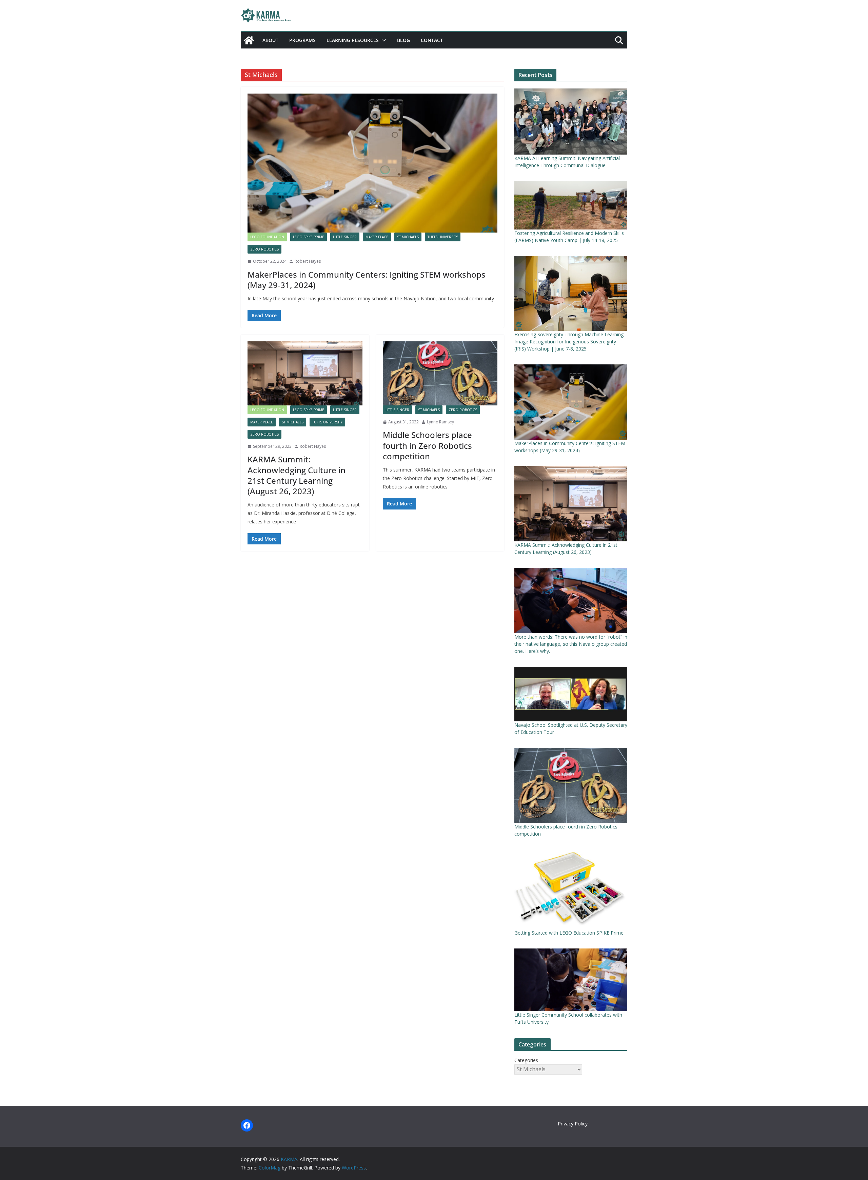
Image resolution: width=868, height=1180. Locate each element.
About (270, 40)
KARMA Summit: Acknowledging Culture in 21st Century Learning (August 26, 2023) (297, 475)
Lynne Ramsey (440, 422)
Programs (302, 40)
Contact (432, 40)
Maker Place (377, 237)
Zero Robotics (264, 249)
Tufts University (443, 237)
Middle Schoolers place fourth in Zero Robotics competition (427, 445)
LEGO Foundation (267, 237)
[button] (382, 40)
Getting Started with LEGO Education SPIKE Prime (569, 932)
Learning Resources (353, 40)
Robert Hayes (308, 261)
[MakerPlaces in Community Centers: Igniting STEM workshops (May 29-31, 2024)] (372, 163)
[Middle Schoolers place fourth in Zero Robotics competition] (440, 373)
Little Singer (345, 237)
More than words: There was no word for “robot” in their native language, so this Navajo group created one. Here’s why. (570, 644)
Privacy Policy (573, 1123)
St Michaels (408, 237)
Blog (403, 40)
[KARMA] (249, 40)
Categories (526, 1060)
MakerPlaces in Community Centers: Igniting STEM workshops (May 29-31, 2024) (367, 280)
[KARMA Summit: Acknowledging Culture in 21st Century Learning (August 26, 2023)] (305, 373)
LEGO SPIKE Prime (308, 237)
